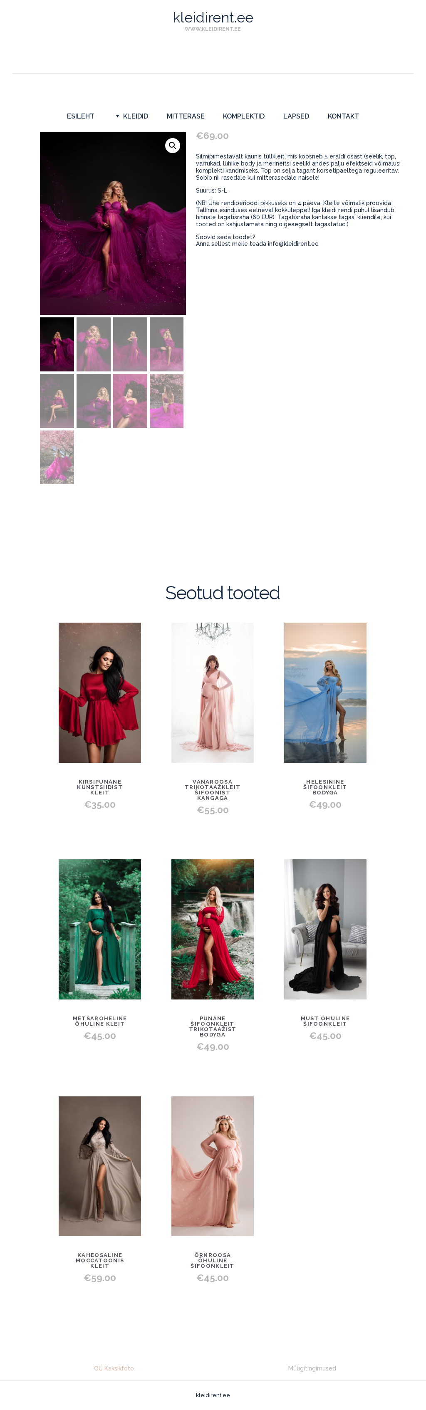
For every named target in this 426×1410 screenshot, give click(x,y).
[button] (172, 145)
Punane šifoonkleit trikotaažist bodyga (213, 1026)
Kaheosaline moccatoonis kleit (100, 1260)
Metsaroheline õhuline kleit (100, 1021)
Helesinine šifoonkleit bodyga (325, 787)
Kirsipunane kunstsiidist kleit (100, 787)
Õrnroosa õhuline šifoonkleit (212, 1260)
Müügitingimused (312, 1368)
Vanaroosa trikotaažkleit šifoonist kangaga (212, 790)
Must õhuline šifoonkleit (325, 1021)
